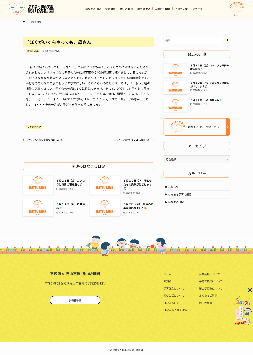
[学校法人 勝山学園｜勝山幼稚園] (17, 9)
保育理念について (174, 288)
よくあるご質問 (208, 295)
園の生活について (174, 295)
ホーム (167, 274)
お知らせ (173, 186)
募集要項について (209, 274)
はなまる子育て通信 (180, 194)
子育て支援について (210, 281)
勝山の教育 (205, 303)
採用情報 (75, 300)
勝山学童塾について (210, 288)
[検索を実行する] (226, 40)
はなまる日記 (33, 50)
